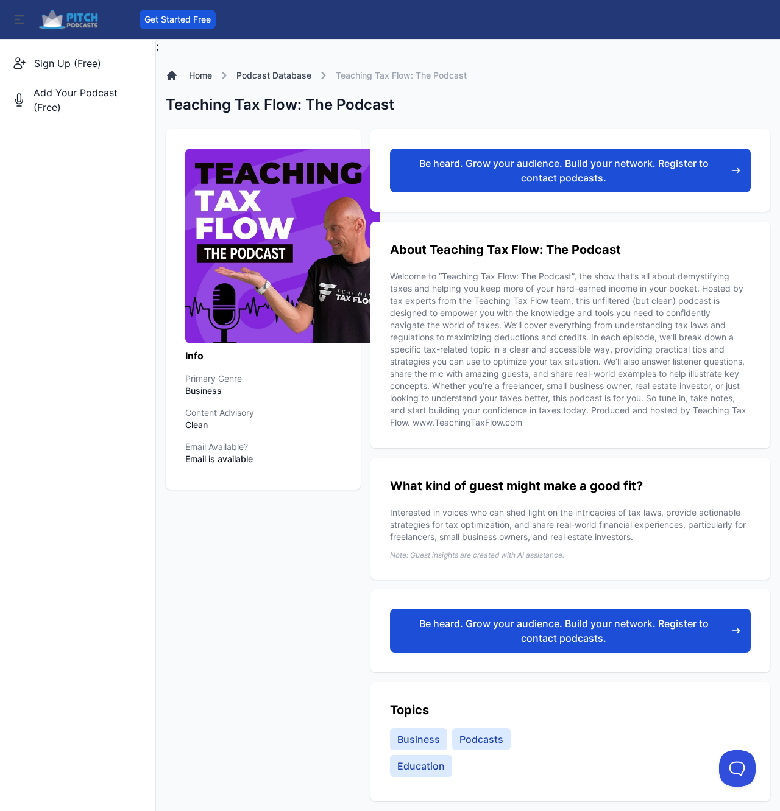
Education (421, 766)
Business (418, 739)
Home (200, 75)
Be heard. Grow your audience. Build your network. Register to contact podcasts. (564, 170)
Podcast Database (273, 75)
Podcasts (481, 739)
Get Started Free (177, 19)
